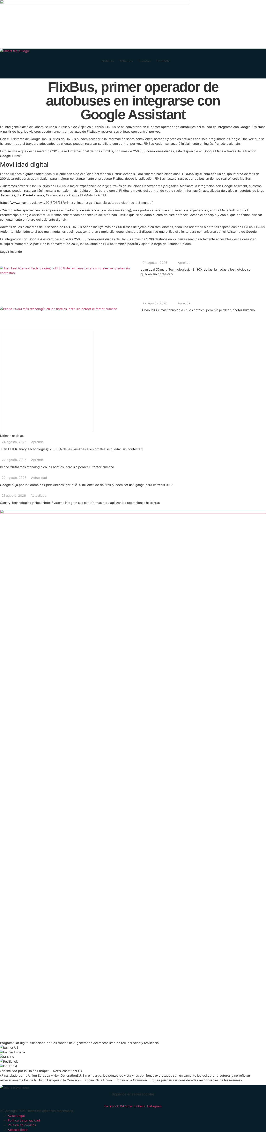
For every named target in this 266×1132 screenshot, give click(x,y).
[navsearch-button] (5, 73)
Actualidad (39, 477)
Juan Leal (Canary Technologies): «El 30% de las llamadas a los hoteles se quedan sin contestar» (71, 449)
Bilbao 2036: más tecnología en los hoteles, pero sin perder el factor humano (198, 310)
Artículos (126, 61)
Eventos (145, 61)
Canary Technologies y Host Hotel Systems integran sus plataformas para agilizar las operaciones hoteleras (80, 503)
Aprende (184, 262)
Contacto (163, 61)
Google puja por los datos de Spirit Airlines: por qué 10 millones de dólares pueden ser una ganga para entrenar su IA (87, 485)
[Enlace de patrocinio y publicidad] (94, 3)
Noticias (108, 61)
